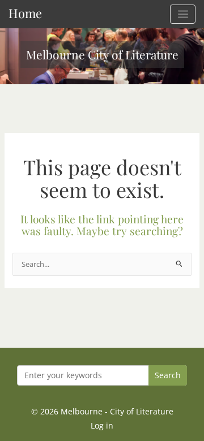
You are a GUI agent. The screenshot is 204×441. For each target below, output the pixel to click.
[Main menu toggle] (183, 14)
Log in (102, 425)
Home (25, 13)
